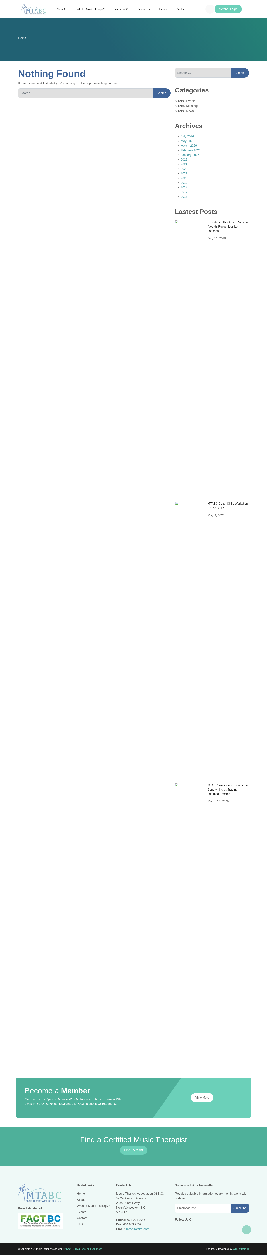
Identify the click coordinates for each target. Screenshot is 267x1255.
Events (163, 9)
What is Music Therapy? (91, 9)
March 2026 (189, 145)
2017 (184, 192)
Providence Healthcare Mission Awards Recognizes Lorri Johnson (228, 226)
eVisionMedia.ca (240, 1249)
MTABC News (184, 111)
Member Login (228, 9)
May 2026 (187, 141)
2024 (184, 164)
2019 (184, 182)
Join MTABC (121, 9)
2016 (184, 196)
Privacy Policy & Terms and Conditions (83, 1249)
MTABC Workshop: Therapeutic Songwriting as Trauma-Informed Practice (228, 789)
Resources (143, 9)
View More (202, 1097)
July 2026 (187, 136)
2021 (184, 173)
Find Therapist (133, 1150)
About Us (62, 9)
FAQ (80, 1224)
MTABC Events (185, 101)
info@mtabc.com (137, 1229)
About (81, 1200)
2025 (184, 159)
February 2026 (190, 150)
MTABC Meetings (187, 106)
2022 (184, 169)
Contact (180, 9)
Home (22, 38)
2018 (184, 187)
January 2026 (190, 155)
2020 (184, 178)
